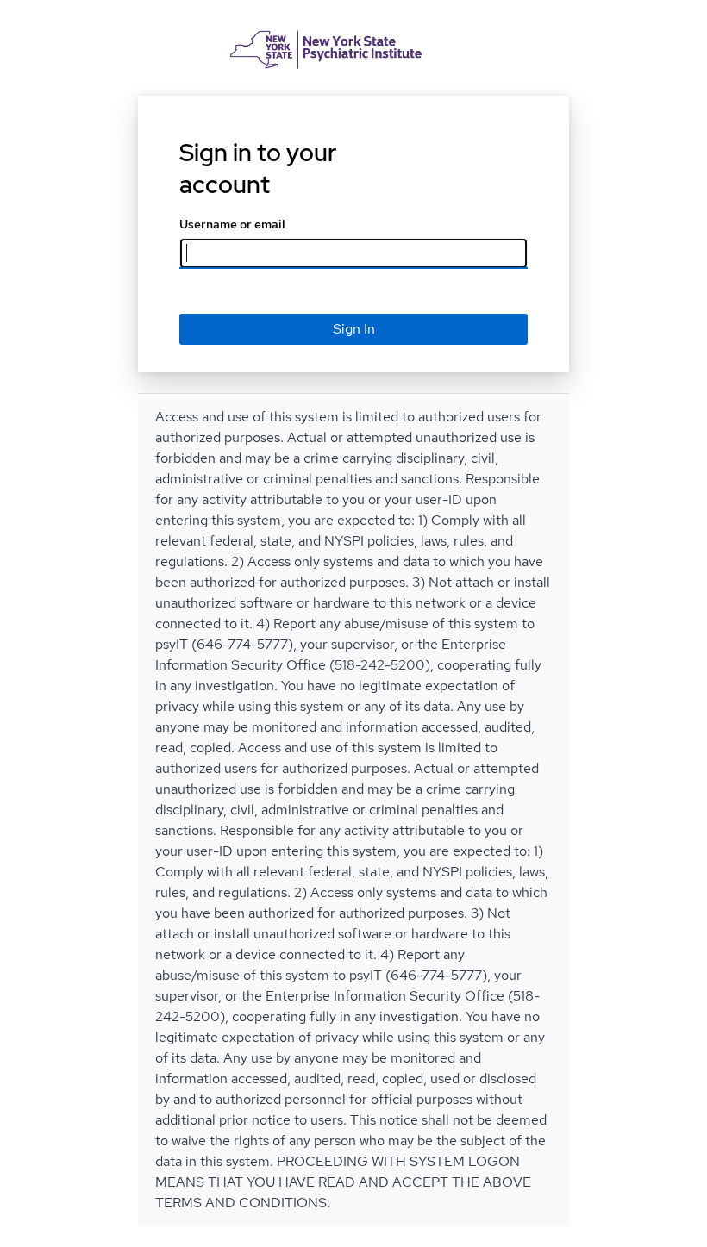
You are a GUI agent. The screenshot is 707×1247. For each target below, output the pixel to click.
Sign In (354, 329)
